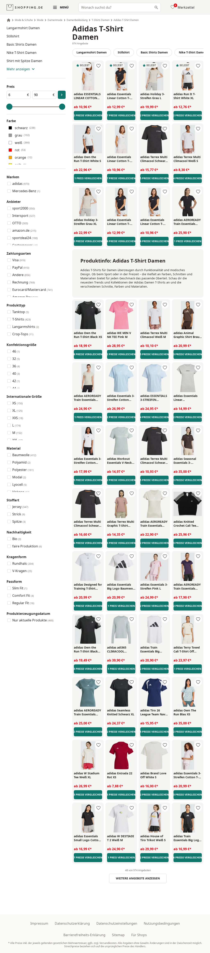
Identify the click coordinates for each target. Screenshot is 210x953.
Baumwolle (24, 455)
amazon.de (24, 230)
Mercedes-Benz (26, 191)
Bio (16, 539)
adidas (20, 183)
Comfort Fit (23, 595)
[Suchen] (156, 7)
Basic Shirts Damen (22, 44)
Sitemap (118, 935)
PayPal (20, 267)
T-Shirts (21, 319)
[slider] (9, 107)
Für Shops (139, 935)
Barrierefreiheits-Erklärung (84, 935)
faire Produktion (27, 546)
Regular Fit (23, 603)
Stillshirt (13, 36)
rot (20, 150)
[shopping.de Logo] (25, 7)
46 (16, 351)
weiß (22, 142)
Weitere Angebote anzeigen (138, 878)
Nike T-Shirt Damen (22, 52)
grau (22, 135)
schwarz (25, 128)
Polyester (23, 469)
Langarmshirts (25, 326)
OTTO (20, 223)
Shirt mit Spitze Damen (24, 61)
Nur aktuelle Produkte (33, 620)
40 (16, 373)
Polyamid (21, 462)
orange (23, 157)
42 (16, 381)
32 (16, 358)
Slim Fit (19, 588)
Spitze (19, 521)
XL (17, 410)
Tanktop (20, 312)
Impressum (39, 923)
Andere (21, 275)
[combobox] (120, 7)
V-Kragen (22, 571)
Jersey (20, 506)
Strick (18, 514)
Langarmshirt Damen (23, 28)
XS (17, 403)
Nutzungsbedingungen (162, 923)
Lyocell (19, 484)
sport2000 (23, 208)
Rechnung (23, 282)
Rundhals (23, 563)
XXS (17, 418)
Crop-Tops (22, 334)
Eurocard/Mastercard (32, 289)
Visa (18, 260)
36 (16, 366)
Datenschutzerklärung (72, 923)
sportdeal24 (25, 238)
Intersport (23, 215)
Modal (19, 477)
